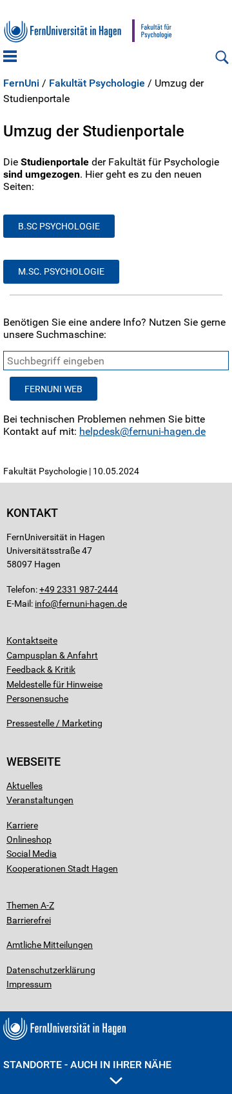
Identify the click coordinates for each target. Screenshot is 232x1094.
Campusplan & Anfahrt (52, 655)
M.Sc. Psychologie (61, 271)
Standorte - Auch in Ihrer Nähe (87, 1064)
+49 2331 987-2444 (78, 589)
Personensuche (37, 698)
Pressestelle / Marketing (54, 723)
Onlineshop (29, 839)
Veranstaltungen (39, 800)
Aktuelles (24, 786)
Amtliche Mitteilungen (49, 945)
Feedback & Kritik (40, 669)
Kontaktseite (31, 640)
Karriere (22, 825)
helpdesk (99, 431)
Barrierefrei (28, 920)
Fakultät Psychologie (97, 83)
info (42, 603)
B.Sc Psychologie (59, 226)
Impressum (29, 984)
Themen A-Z (30, 905)
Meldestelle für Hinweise (54, 684)
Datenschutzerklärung (50, 970)
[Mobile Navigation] (10, 57)
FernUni (21, 83)
